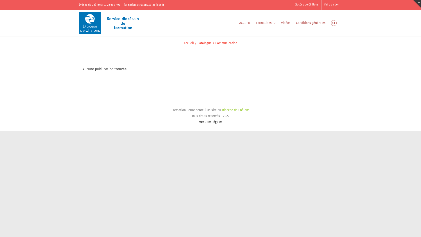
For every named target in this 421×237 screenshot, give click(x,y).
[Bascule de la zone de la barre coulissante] (417, 4)
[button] (334, 23)
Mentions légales (211, 122)
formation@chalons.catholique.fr (144, 4)
